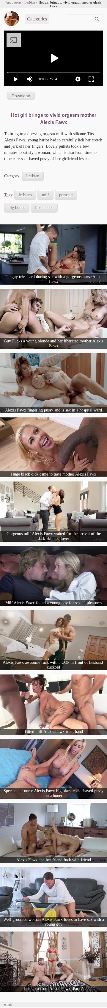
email (8, 1004)
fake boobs (44, 207)
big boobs (17, 207)
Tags (8, 195)
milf (45, 195)
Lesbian (32, 176)
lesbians (25, 195)
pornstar (66, 195)
